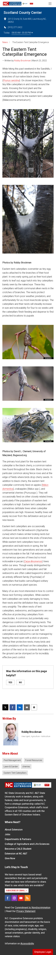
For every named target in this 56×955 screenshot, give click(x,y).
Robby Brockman (22, 60)
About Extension (14, 829)
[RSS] (27, 898)
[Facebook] (8, 898)
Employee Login (42, 952)
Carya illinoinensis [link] (33, 561)
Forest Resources (33, 760)
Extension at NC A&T (16, 853)
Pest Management (12, 760)
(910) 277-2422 (15, 27)
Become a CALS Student (18, 848)
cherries (26, 766)
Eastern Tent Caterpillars (15, 773)
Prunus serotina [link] (11, 80)
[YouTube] (21, 898)
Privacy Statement (25, 911)
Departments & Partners (18, 839)
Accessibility (27, 943)
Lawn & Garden (11, 766)
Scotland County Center (23, 12)
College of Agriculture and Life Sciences (27, 844)
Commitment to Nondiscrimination (32, 907)
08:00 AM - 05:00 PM (21, 32)
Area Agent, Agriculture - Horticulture (36, 736)
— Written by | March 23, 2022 (24, 60)
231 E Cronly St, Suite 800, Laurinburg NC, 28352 (27, 20)
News (5, 42)
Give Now (10, 858)
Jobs (7, 834)
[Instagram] (14, 898)
